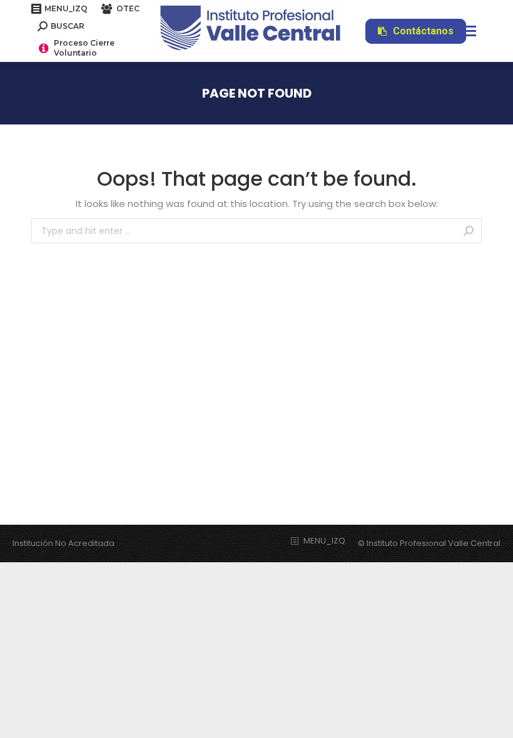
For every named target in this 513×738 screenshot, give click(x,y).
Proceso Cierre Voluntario (84, 48)
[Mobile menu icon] (467, 31)
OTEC (128, 8)
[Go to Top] (494, 719)
